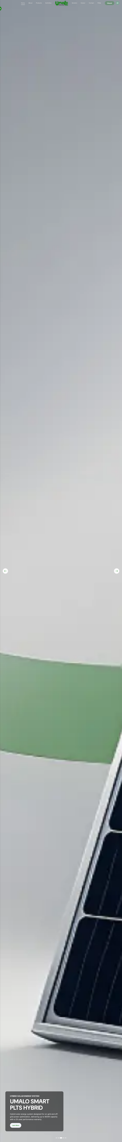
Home (23, 3)
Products (39, 3)
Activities (48, 3)
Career (83, 3)
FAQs (99, 3)
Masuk (109, 3)
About (30, 3)
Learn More (15, 1125)
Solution (74, 3)
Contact (91, 3)
